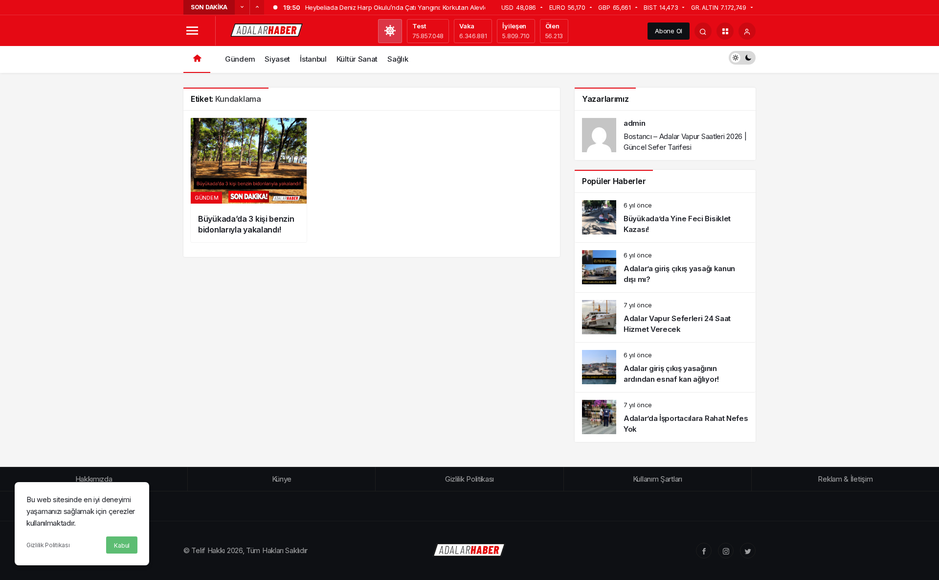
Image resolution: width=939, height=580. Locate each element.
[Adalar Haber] (267, 30)
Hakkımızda (93, 479)
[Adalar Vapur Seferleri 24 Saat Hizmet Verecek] (665, 317)
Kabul (122, 545)
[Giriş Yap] (747, 31)
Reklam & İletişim (845, 479)
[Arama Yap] (703, 31)
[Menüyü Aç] (192, 31)
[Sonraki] (256, 7)
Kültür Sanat (357, 59)
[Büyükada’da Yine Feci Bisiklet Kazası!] (665, 217)
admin (635, 123)
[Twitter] (748, 550)
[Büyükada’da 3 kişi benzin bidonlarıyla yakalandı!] (249, 180)
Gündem (240, 59)
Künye (282, 479)
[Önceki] (242, 7)
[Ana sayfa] (196, 59)
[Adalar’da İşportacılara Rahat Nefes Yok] (665, 417)
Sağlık (397, 59)
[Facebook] (704, 550)
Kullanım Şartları (657, 479)
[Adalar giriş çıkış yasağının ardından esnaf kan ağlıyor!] (665, 367)
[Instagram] (726, 550)
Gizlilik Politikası (47, 545)
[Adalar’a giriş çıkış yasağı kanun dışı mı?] (665, 267)
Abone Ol (668, 31)
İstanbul (313, 59)
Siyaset (277, 59)
